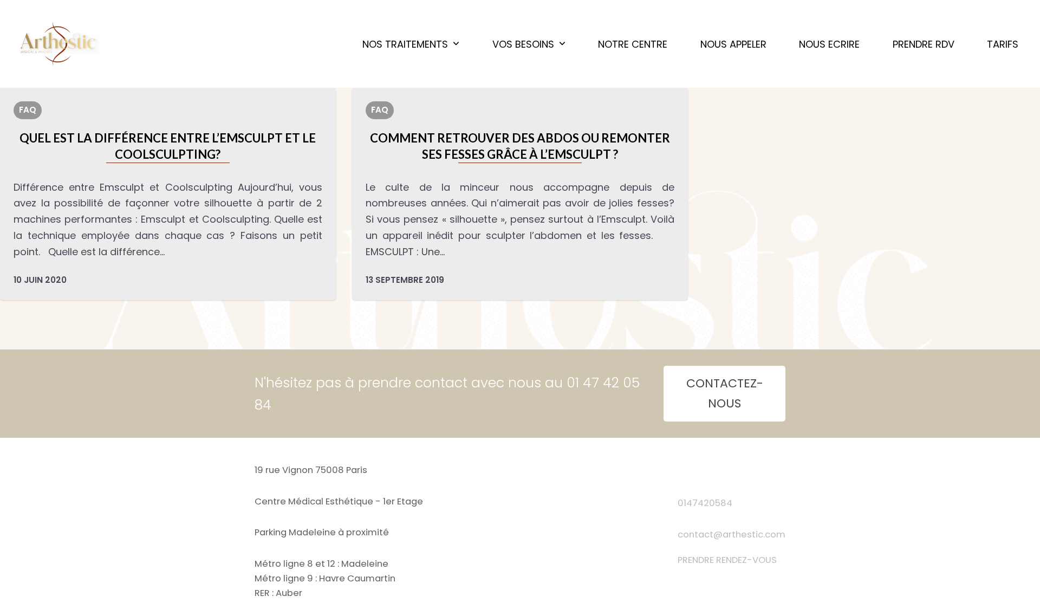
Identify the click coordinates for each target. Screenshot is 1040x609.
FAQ (27, 109)
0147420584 (705, 503)
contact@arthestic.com (731, 534)
